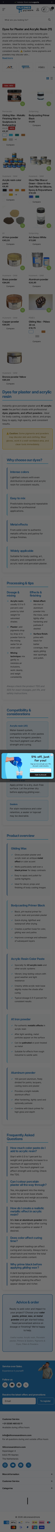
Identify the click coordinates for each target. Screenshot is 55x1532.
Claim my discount (40, 775)
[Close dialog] (51, 755)
